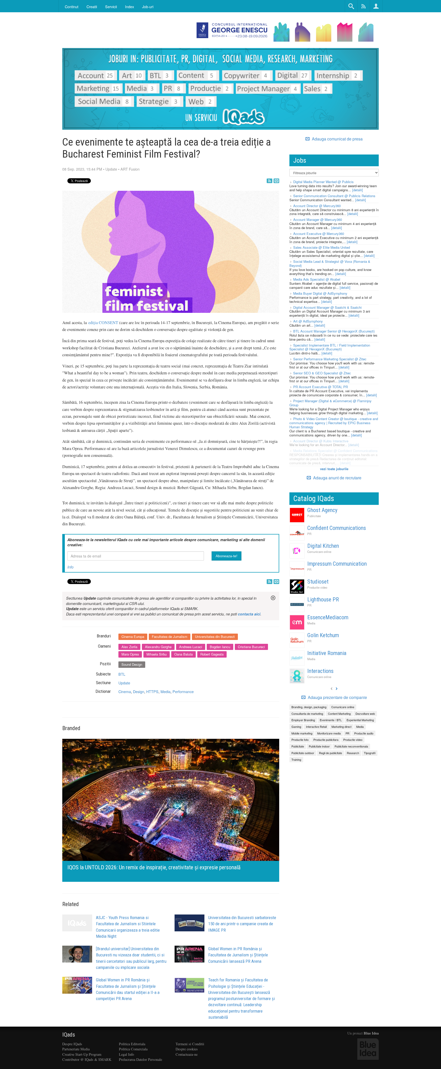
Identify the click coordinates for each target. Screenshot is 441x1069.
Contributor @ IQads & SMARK (86, 1059)
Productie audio (363, 733)
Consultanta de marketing (307, 713)
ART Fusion (130, 169)
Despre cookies (187, 1049)
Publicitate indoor (319, 746)
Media (165, 691)
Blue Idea (371, 1033)
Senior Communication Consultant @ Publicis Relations (334, 195)
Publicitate (314, 516)
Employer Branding (303, 720)
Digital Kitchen (323, 546)
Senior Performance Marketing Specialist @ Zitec (329, 359)
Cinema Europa (132, 636)
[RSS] (269, 181)
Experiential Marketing (360, 720)
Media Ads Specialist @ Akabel (316, 279)
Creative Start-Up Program (81, 1054)
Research (353, 753)
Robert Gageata (212, 654)
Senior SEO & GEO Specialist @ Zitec (322, 373)
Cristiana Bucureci (251, 646)
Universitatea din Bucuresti (215, 636)
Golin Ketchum (323, 635)
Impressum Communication (337, 564)
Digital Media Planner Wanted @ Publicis (323, 181)
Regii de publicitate (330, 753)
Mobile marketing (301, 733)
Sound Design (131, 664)
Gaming (296, 726)
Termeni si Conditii (190, 1043)
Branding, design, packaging (308, 707)
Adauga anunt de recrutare (336, 478)
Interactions (320, 671)
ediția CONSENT (103, 322)
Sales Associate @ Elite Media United (321, 247)
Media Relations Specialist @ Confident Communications (335, 450)
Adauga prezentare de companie (337, 697)
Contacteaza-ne (187, 1054)
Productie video (317, 587)
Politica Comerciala (133, 1049)
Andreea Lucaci (190, 646)
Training (296, 759)
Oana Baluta (183, 654)
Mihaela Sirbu (156, 654)
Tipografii (369, 753)
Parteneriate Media (76, 1049)
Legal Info (126, 1054)
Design (138, 691)
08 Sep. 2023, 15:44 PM (82, 169)
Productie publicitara (325, 740)
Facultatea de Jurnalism (169, 636)
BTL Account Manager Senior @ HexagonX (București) (334, 331)
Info (70, 566)
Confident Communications (336, 528)
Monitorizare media (329, 733)
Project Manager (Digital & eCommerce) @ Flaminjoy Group (330, 402)
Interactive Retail (316, 726)
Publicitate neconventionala (351, 746)
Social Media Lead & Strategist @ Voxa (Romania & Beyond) (329, 263)
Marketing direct (341, 726)
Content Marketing (339, 713)
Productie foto (300, 740)
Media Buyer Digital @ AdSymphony (320, 293)
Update (111, 169)
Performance (183, 691)
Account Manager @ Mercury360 (317, 219)
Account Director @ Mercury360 (317, 205)
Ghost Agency (322, 510)
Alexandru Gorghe (158, 646)
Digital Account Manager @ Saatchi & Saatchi (327, 307)
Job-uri (147, 6)
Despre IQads (72, 1043)
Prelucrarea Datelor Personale (140, 1059)
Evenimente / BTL (331, 720)
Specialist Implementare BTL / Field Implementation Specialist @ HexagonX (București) (329, 347)
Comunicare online (319, 552)
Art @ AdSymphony (308, 321)
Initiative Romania (326, 653)
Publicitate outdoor (302, 753)
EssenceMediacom (327, 617)
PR (309, 534)
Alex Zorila (129, 646)
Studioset (317, 581)
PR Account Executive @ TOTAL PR (320, 386)
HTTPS (152, 691)
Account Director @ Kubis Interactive (320, 440)
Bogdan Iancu (220, 646)
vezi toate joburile (334, 468)
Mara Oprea (130, 654)
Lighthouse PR (323, 599)
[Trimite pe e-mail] (276, 181)
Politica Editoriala (132, 1043)
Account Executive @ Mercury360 (318, 233)
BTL (121, 674)
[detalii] (357, 189)
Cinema (124, 691)
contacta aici (249, 613)
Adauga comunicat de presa (337, 139)
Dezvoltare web (365, 713)
